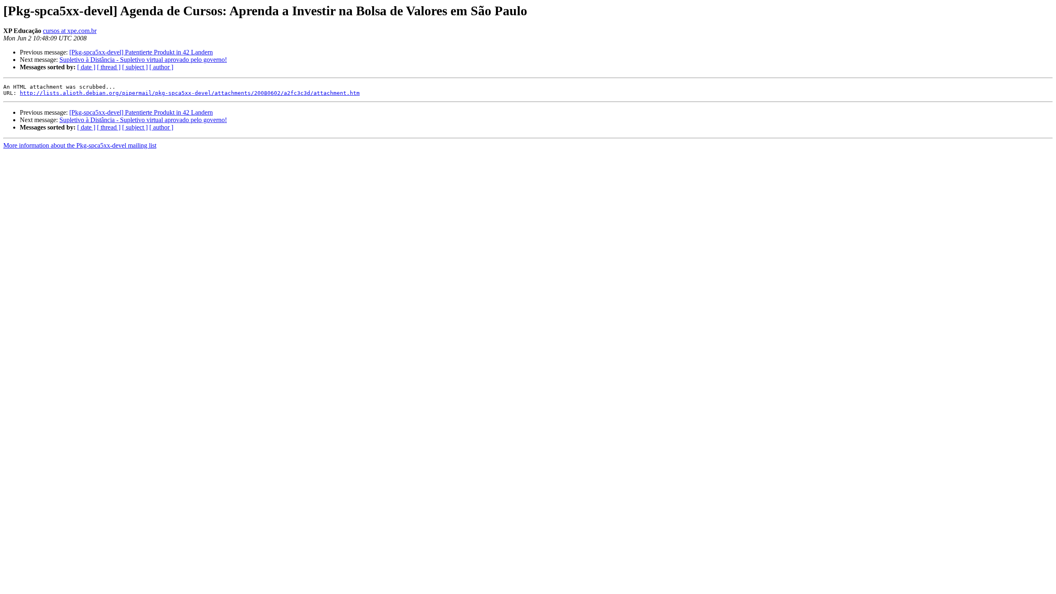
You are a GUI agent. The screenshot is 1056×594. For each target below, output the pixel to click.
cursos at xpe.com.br (70, 30)
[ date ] (86, 67)
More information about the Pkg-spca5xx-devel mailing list (79, 145)
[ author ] (161, 67)
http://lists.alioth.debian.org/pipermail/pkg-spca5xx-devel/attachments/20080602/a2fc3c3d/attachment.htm (190, 93)
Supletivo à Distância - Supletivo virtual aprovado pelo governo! (143, 59)
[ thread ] (108, 67)
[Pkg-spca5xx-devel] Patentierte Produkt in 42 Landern (141, 52)
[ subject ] (135, 67)
